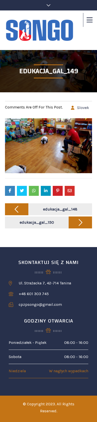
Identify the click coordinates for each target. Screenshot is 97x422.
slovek (83, 107)
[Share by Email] (70, 191)
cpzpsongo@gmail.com (40, 304)
